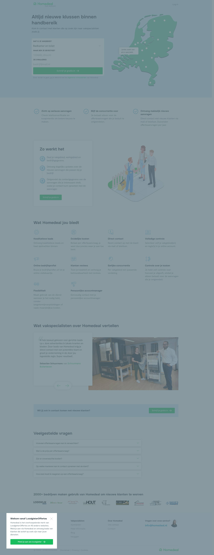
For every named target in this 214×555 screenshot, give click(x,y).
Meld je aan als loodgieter (30, 541)
